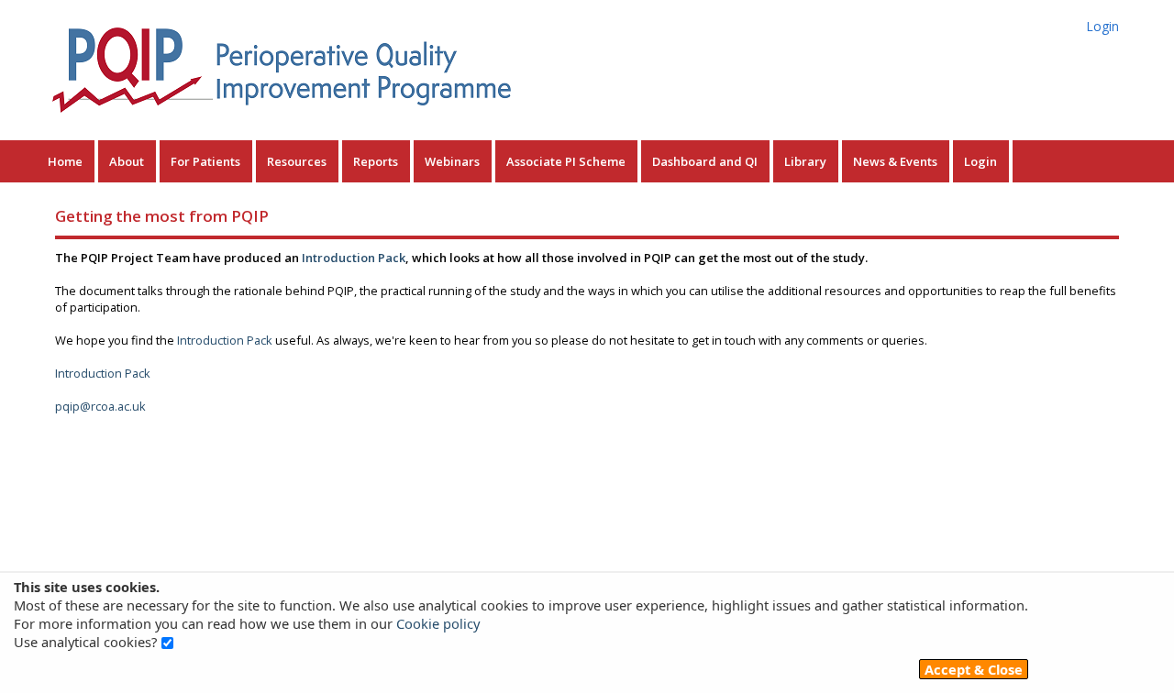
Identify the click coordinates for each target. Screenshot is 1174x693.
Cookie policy (438, 623)
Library (805, 161)
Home (65, 161)
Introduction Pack (353, 257)
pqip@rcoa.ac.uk (100, 406)
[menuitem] (67, 161)
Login (1103, 26)
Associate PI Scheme (566, 161)
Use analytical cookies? (85, 641)
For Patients (205, 161)
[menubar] (525, 161)
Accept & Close (974, 669)
